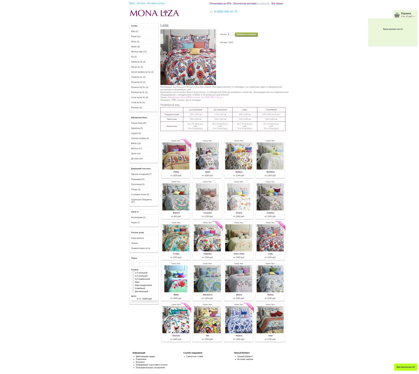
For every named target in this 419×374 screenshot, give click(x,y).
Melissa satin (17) (139, 52)
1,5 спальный (141, 273)
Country (270, 213)
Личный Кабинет (245, 356)
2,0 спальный (141, 276)
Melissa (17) (136, 148)
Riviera (239, 336)
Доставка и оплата (156, 3)
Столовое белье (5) (140, 194)
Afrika (176, 172)
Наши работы (137, 238)
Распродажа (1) (138, 217)
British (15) (136, 143)
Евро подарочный (143, 285)
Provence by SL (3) (139, 87)
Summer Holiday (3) (140, 138)
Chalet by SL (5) (138, 77)
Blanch (176, 213)
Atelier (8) (135, 47)
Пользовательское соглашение (150, 367)
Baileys (239, 172)
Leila (270, 254)
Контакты (141, 3)
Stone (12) (135, 153)
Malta (176, 295)
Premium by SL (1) (139, 92)
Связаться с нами (195, 356)
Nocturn (176, 336)
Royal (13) (135, 36)
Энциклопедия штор (140, 248)
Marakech (207, 295)
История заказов (245, 359)
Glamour (208, 254)
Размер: (135, 270)
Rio (207, 336)
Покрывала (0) (138, 179)
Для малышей (141, 291)
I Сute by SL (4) (138, 102)
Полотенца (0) (138, 184)
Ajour (207, 172)
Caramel (208, 213)
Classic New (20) (138, 123)
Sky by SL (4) (137, 67)
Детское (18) (137, 159)
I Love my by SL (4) (139, 97)
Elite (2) (134, 31)
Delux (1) (135, 41)
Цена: (134, 296)
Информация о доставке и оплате (152, 365)
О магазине (141, 359)
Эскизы (134, 243)
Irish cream (239, 254)
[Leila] (188, 84)
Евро (137, 282)
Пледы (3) (135, 189)
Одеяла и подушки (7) (141, 174)
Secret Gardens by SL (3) (142, 72)
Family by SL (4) (138, 62)
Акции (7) (135, 222)
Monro (239, 295)
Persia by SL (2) (138, 82)
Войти (132, 3)
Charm (239, 213)
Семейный (140, 288)
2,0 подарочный (142, 279)
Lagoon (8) (136, 133)
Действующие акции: (145, 356)
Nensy (270, 295)
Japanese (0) (137, 128)
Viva (270, 336)
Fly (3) (134, 57)
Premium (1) (136, 107)
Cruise (176, 254)
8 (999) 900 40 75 (225, 11)
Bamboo (270, 172)
